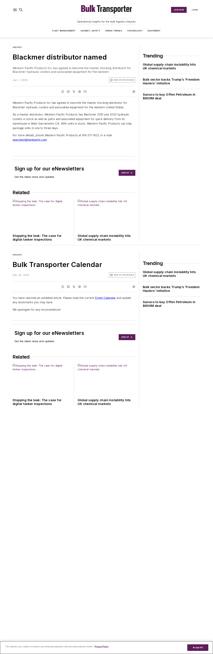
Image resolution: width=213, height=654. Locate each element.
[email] (85, 91)
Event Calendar (105, 298)
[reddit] (79, 91)
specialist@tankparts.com (30, 139)
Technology (135, 31)
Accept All (198, 647)
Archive (17, 47)
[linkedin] (68, 91)
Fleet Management (63, 31)
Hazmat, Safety (90, 31)
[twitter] (73, 91)
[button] (15, 9)
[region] (106, 647)
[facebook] (62, 91)
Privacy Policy (102, 646)
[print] (133, 91)
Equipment (154, 31)
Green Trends (113, 31)
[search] (21, 9)
